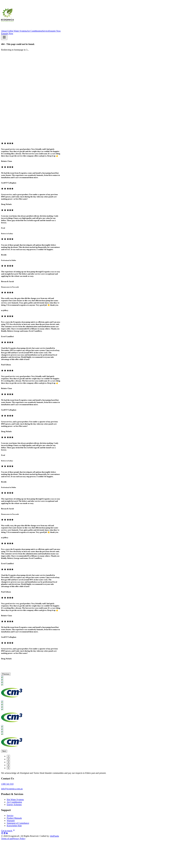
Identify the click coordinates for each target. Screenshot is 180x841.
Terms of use (7, 838)
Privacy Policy (19, 838)
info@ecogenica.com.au (12, 789)
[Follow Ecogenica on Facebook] (4, 833)
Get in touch (6, 830)
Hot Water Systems (18, 31)
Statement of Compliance (18, 823)
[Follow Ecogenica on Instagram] (2, 833)
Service (45, 31)
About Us (5, 31)
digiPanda (54, 836)
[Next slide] (7, 147)
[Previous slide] (3, 147)
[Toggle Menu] (4, 37)
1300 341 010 (7, 784)
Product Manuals (14, 818)
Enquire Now (55, 31)
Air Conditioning (34, 31)
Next (4, 751)
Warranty (11, 820)
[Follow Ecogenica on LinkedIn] (7, 833)
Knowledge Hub (14, 825)
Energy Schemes (14, 804)
